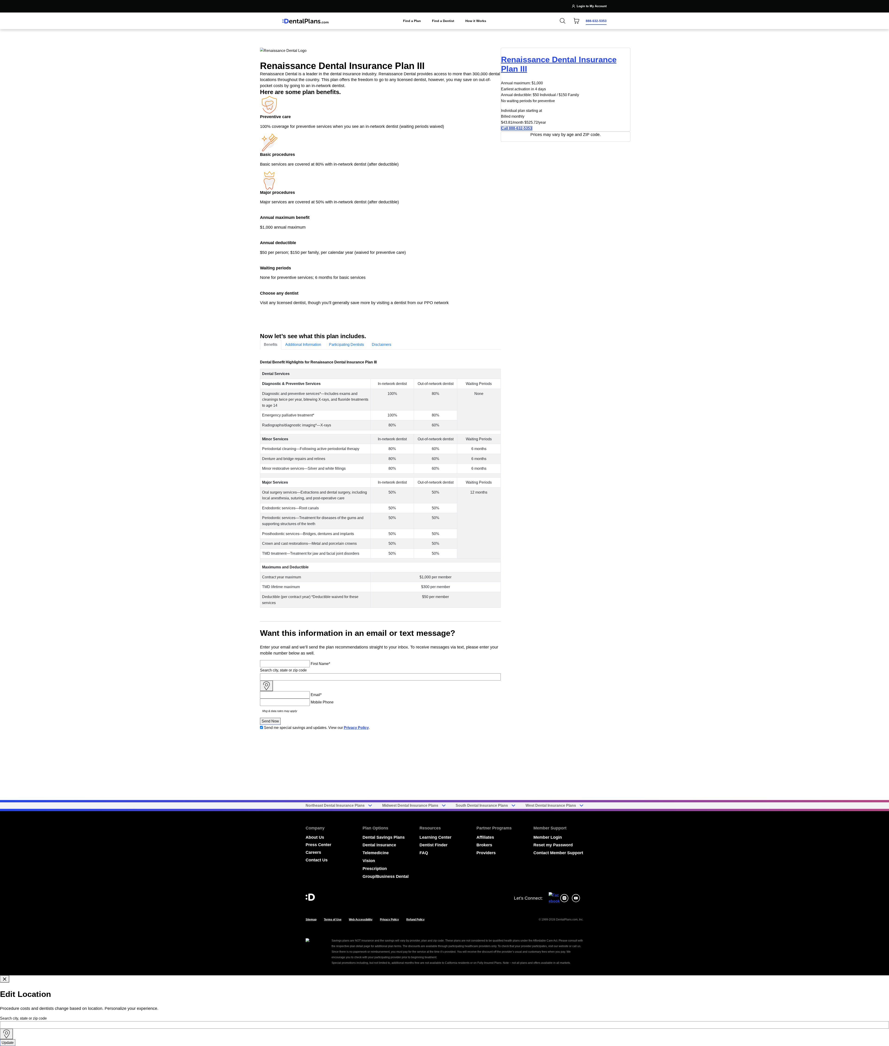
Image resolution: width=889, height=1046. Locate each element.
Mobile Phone (322, 702)
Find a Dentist (443, 21)
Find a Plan (412, 21)
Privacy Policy (356, 728)
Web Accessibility (361, 919)
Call (516, 128)
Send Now (270, 721)
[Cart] (576, 20)
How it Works (475, 21)
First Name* (320, 664)
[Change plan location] (291, 6)
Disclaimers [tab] (381, 345)
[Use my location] (266, 686)
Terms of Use (332, 919)
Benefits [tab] (270, 345)
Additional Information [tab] (303, 345)
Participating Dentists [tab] (346, 345)
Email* (316, 695)
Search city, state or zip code (283, 670)
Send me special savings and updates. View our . (317, 728)
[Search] (562, 20)
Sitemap (311, 919)
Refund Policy (415, 919)
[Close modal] (4, 979)
